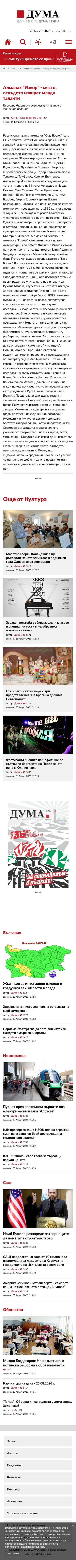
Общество (13, 1310)
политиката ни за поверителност (24, 1547)
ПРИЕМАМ (13, 1554)
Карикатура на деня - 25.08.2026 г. (29, 1383)
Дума (17, 566)
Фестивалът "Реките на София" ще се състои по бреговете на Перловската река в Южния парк (34, 763)
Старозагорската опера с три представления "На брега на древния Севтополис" (34, 695)
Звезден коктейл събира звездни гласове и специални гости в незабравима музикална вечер (37, 626)
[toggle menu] (68, 42)
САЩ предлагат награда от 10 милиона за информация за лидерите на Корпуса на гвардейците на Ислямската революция (35, 1260)
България (12, 933)
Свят (7, 1183)
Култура (14, 69)
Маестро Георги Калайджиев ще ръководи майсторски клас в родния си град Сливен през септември (36, 557)
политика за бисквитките (43, 1544)
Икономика (14, 1056)
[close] (72, 1526)
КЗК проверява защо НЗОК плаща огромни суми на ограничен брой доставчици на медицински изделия (36, 1133)
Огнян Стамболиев (23, 117)
